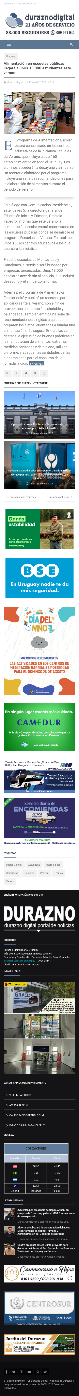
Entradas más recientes (22, 497)
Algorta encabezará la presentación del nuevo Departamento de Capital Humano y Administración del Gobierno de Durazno (43, 1231)
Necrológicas (53, 864)
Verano (10, 881)
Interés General (14, 864)
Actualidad (34, 864)
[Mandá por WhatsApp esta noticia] (8, 373)
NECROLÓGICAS (27, 3)
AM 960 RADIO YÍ (18, 1105)
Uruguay (10, 56)
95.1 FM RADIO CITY (20, 1095)
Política (44, 873)
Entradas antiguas (59, 497)
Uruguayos (12, 873)
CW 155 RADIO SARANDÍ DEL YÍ (26, 1115)
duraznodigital (15, 82)
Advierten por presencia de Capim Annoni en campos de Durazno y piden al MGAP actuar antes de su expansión (46, 1213)
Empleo (58, 873)
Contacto (9, 3)
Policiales (29, 873)
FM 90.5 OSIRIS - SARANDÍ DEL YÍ (27, 1125)
